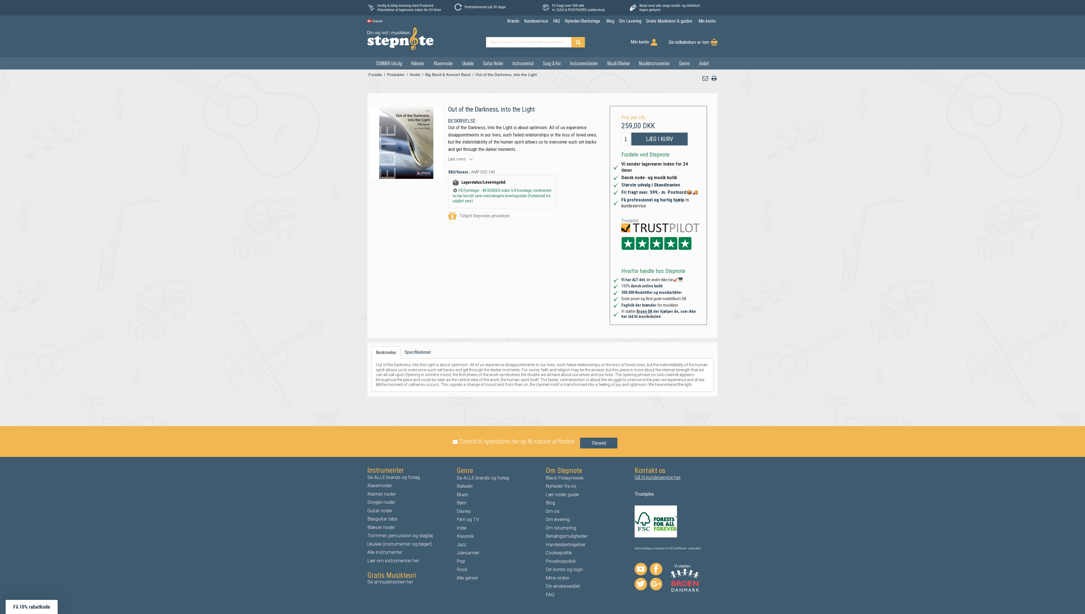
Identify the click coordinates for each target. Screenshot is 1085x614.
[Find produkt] (578, 42)
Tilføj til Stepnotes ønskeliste (484, 216)
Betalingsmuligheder (566, 536)
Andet (704, 63)
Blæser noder (381, 527)
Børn (461, 502)
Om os (552, 511)
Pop (461, 561)
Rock (462, 569)
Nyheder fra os (561, 486)
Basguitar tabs (382, 519)
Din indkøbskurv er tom (689, 42)
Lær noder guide (562, 494)
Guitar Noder (493, 63)
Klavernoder (443, 63)
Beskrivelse (386, 352)
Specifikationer (418, 352)
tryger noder (382, 502)
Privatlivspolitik (561, 561)
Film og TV (468, 519)
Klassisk (465, 536)
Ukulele (468, 63)
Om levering (558, 519)
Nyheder (418, 63)
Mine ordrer (557, 578)
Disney (464, 511)
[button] (705, 78)
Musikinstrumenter (654, 63)
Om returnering (561, 528)
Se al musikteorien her (390, 582)
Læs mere (456, 159)
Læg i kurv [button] (659, 139)
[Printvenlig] (714, 78)
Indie (461, 528)
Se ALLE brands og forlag (393, 477)
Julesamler (468, 553)
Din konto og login (564, 569)
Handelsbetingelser (565, 544)
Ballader (465, 486)
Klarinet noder (381, 494)
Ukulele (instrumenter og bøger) (399, 544)
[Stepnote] (400, 38)
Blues (462, 494)
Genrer (684, 63)
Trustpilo (644, 494)
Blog (550, 502)
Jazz (461, 544)
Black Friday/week (564, 478)
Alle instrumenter (384, 552)
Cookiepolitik (559, 553)
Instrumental (523, 63)
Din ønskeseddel (563, 586)
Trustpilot (629, 220)
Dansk (377, 21)
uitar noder (381, 510)
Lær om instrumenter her (393, 560)
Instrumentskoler (584, 63)
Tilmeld (598, 443)
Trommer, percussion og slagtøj (400, 535)
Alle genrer (467, 578)
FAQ (550, 594)
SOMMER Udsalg (389, 63)
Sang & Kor (552, 63)
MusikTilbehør (618, 63)
